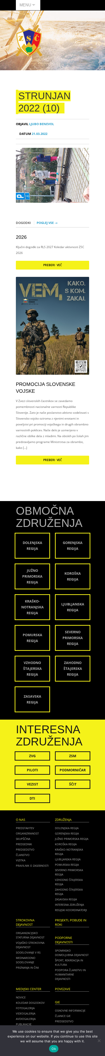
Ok (54, 1049)
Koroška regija (66, 844)
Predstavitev (25, 828)
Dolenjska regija (67, 828)
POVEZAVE (62, 989)
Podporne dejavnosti (64, 940)
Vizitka (20, 860)
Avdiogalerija (26, 1019)
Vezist (32, 784)
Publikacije (24, 1024)
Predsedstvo (25, 849)
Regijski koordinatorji (71, 910)
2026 (21, 237)
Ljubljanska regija (68, 859)
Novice (21, 997)
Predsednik (24, 844)
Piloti (32, 770)
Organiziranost (27, 833)
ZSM (72, 756)
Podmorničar (73, 770)
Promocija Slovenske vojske (45, 388)
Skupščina (23, 839)
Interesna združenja (69, 904)
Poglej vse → (47, 223)
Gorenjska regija (67, 833)
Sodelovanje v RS (28, 952)
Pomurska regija (67, 864)
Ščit (72, 784)
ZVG (32, 756)
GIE (57, 1002)
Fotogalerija (25, 1008)
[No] (98, 1040)
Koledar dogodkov (30, 1003)
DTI (32, 798)
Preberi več (52, 265)
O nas (20, 820)
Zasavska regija (66, 899)
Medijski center (28, 989)
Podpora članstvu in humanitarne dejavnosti (70, 974)
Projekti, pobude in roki (70, 922)
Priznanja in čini (27, 967)
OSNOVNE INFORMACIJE (70, 1010)
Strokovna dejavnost (25, 922)
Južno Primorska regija (71, 839)
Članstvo (23, 855)
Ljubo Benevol (35, 124)
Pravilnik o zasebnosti (32, 865)
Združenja (63, 820)
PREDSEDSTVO (64, 1021)
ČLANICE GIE (63, 1016)
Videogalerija (25, 1013)
